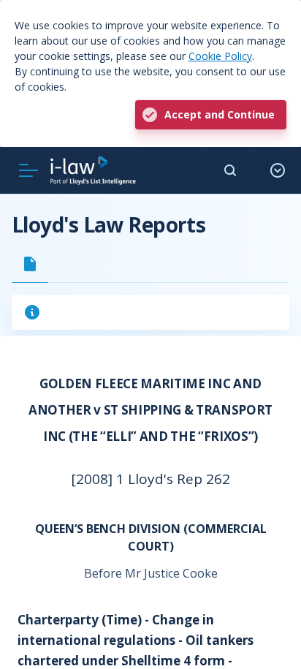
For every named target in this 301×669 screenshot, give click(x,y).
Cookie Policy (220, 56)
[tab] (30, 264)
